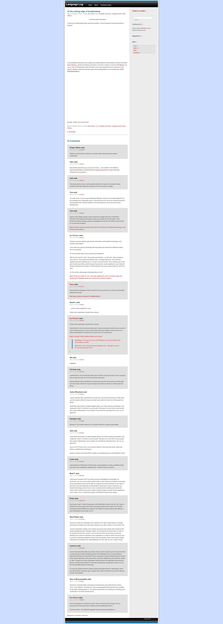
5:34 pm (81, 421)
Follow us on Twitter (138, 11)
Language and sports (105, 13)
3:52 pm (81, 359)
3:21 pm (81, 237)
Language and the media (118, 13)
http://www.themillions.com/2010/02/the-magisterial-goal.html (89, 170)
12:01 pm (82, 548)
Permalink (72, 132)
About (96, 5)
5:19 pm (81, 394)
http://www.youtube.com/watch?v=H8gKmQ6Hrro (85, 296)
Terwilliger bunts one (84, 278)
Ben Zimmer (91, 13)
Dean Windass (72, 65)
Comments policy (105, 5)
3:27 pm (81, 286)
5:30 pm (81, 581)
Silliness (69, 15)
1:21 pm (81, 164)
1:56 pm (81, 180)
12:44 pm (82, 149)
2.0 (136, 48)
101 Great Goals (79, 67)
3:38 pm (81, 304)
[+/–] (140, 24)
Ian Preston (74, 235)
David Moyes (78, 340)
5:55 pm (81, 433)
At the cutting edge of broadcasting (83, 11)
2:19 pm (81, 194)
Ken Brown (74, 598)
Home (90, 5)
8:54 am (81, 475)
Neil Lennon (78, 345)
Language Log (74, 4)
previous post (94, 19)
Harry (72, 284)
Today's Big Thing (81, 23)
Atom (135, 50)
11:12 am (81, 519)
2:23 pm (81, 213)
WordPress (137, 52)
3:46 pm (81, 320)
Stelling (120, 65)
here (86, 122)
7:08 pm (81, 599)
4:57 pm (81, 371)
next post (102, 19)
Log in (135, 45)
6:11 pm (81, 461)
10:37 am (82, 500)
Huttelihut (73, 363)
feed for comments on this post (77, 615)
